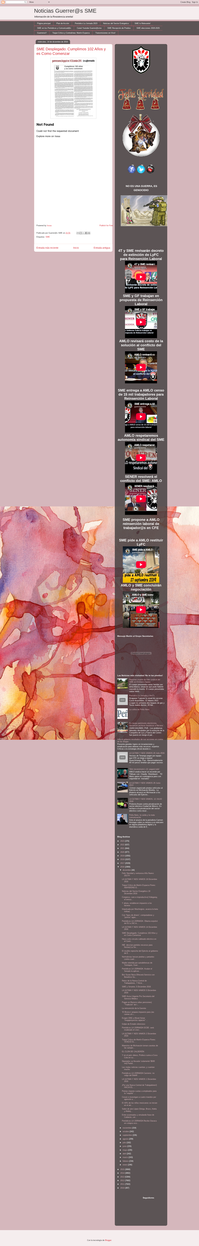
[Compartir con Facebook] (86, 233)
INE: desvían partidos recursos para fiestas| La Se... (137, 946)
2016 (122, 867)
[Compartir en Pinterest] (89, 233)
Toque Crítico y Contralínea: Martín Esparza (71, 33)
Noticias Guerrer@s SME (65, 11)
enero (125, 1165)
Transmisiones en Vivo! (105, 33)
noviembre (127, 1128)
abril (125, 1154)
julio (125, 1142)
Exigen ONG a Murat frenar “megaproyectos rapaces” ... (135, 1019)
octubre (126, 1131)
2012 (122, 1180)
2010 (122, 1188)
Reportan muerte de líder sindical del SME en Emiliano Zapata (144, 680)
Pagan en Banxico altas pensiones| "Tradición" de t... (137, 1003)
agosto (126, 1139)
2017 (122, 863)
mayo (125, 1150)
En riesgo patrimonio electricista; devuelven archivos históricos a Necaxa (146, 724)
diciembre (127, 870)
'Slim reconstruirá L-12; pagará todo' (144, 769)
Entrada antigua (102, 248)
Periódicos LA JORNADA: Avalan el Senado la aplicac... (137, 970)
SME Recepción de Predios (119, 28)
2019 (122, 856)
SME (48, 237)
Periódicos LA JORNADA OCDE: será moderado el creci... (138, 1029)
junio (125, 1146)
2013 (122, 1177)
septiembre (128, 1135)
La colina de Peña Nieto (139, 709)
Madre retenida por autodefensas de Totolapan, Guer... (137, 964)
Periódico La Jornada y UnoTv (142, 696)
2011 (122, 1184)
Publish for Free (106, 225)
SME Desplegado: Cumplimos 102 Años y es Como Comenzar (139, 934)
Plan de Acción (62, 23)
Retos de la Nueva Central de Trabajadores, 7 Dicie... (134, 982)
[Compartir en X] (83, 233)
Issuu (49, 225)
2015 (122, 1169)
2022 (122, 845)
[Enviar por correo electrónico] (77, 233)
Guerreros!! (42, 33)
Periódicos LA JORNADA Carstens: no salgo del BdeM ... (138, 1074)
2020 (122, 852)
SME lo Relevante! (142, 23)
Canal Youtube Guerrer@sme (89, 28)
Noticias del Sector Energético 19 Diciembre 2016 (136, 892)
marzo (125, 1157)
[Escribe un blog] (80, 233)
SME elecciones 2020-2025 (148, 28)
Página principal (44, 23)
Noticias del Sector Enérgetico (116, 23)
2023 (122, 841)
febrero (126, 1161)
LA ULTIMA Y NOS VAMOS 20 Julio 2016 (146, 753)
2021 (122, 848)
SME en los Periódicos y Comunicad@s (54, 28)
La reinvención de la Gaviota (134, 1008)
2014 (122, 1173)
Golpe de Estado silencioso (133, 1024)
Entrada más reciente (47, 248)
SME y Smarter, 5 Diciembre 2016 (136, 987)
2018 (122, 859)
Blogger (108, 1240)
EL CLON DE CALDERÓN (133, 1051)
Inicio (76, 248)
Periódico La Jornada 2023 (86, 23)
